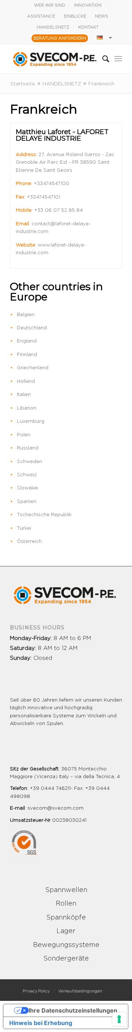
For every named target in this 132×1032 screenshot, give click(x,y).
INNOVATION (88, 5)
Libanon (26, 408)
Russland (27, 448)
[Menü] (118, 59)
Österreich (29, 541)
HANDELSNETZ (53, 27)
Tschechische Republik (44, 515)
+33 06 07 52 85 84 (58, 210)
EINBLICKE (75, 16)
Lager (66, 931)
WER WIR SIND (49, 5)
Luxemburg (30, 421)
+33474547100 (51, 183)
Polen (23, 435)
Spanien (26, 501)
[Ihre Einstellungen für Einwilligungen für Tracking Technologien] (119, 1019)
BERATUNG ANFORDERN (59, 38)
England (27, 341)
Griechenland (32, 368)
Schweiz (27, 475)
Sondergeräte (66, 958)
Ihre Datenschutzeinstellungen (73, 1010)
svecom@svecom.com (55, 808)
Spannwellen (66, 890)
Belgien (25, 314)
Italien (24, 394)
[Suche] (102, 59)
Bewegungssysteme (66, 945)
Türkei (24, 528)
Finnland (27, 354)
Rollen (66, 903)
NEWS (101, 16)
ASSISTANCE (41, 16)
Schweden (29, 461)
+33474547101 (43, 197)
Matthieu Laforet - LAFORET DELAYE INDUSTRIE (62, 135)
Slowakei (27, 488)
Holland (26, 381)
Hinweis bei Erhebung (40, 1023)
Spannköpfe (66, 917)
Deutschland (32, 328)
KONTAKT (88, 27)
